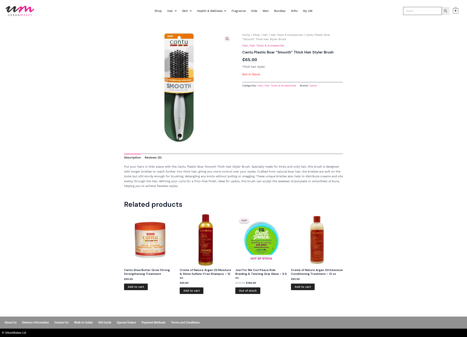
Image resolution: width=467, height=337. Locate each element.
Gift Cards (104, 322)
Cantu (313, 85)
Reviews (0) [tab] (153, 157)
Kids (254, 11)
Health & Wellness (210, 11)
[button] (172, 11)
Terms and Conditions (185, 322)
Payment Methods (153, 322)
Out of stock (248, 290)
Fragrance (238, 11)
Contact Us (61, 322)
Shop (158, 11)
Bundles (279, 11)
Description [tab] (132, 157)
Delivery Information (35, 322)
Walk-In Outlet (83, 322)
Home (246, 34)
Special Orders (126, 322)
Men (266, 11)
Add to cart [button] (136, 286)
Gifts (294, 11)
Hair (170, 11)
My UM (307, 11)
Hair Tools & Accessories (287, 34)
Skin (185, 11)
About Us (11, 322)
